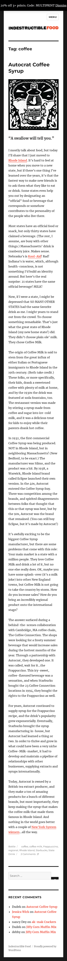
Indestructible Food (19, 946)
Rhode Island (17, 160)
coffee (24, 846)
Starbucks (41, 850)
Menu (53, 17)
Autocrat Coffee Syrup (41, 907)
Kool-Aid (34, 256)
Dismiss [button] (60, 5)
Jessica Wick (20, 912)
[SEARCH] (55, 878)
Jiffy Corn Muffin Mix (41, 927)
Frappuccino (50, 846)
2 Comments (28, 854)
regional (13, 850)
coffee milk (35, 846)
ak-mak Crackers (44, 922)
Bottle (12, 846)
